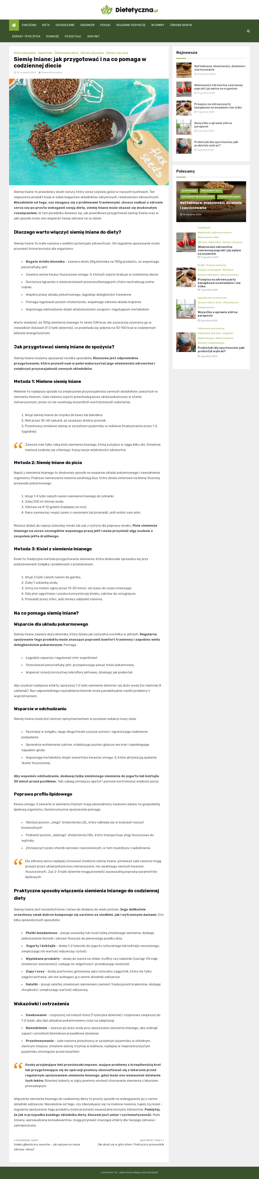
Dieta (46, 25)
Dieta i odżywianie (25, 53)
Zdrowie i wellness (229, 197)
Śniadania (228, 270)
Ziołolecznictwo (206, 307)
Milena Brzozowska (52, 72)
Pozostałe (73, 36)
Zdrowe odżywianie (92, 53)
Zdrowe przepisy (230, 274)
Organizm (87, 25)
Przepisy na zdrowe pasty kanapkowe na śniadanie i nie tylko (218, 105)
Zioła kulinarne (231, 302)
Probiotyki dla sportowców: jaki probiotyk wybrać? (216, 143)
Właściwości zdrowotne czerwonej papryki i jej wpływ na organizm (218, 86)
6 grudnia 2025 (209, 356)
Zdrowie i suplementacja (211, 343)
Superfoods (45, 53)
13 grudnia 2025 (209, 257)
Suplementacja (206, 338)
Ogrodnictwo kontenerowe (212, 297)
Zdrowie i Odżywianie (209, 242)
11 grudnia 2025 (209, 289)
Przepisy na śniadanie (209, 270)
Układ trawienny (224, 338)
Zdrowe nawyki (181, 25)
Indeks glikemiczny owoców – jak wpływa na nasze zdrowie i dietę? (47, 1147)
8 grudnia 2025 (209, 320)
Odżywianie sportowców (211, 328)
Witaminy (157, 25)
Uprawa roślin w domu (210, 302)
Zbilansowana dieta (66, 53)
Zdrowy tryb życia (26, 36)
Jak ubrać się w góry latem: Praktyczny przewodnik (130, 1144)
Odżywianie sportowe (209, 333)
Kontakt (94, 36)
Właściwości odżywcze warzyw (215, 232)
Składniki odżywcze (131, 25)
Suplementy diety (211, 191)
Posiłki (105, 25)
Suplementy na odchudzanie (198, 197)
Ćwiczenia (29, 25)
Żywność (52, 36)
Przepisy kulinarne (216, 265)
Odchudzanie (65, 25)
